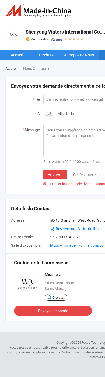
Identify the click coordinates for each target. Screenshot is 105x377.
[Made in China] (39, 10)
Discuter (58, 297)
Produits (46, 54)
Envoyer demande (53, 310)
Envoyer (55, 175)
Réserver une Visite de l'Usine (79, 228)
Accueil (17, 54)
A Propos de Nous (79, 54)
